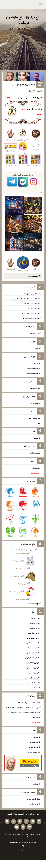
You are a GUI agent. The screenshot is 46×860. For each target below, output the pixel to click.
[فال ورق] (14, 242)
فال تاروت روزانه (34, 618)
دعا (38, 423)
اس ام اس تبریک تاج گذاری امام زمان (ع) (27, 298)
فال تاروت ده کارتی (33, 667)
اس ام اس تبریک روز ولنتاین (31, 303)
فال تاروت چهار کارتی (33, 647)
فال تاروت (36, 687)
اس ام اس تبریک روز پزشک (31, 293)
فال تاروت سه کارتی (33, 643)
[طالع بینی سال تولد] (23, 575)
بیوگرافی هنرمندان (33, 799)
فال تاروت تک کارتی (33, 638)
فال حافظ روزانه (35, 742)
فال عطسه (36, 784)
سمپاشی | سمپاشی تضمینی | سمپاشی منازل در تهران (23, 712)
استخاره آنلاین (35, 333)
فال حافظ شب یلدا (34, 747)
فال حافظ (37, 737)
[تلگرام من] (32, 821)
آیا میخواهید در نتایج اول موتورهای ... (27, 702)
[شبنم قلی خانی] (9, 77)
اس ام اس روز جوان (33, 308)
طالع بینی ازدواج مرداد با (23, 84)
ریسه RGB (36, 468)
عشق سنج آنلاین (34, 453)
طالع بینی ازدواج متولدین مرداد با (23, 19)
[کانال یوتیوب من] (23, 827)
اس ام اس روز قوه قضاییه (31, 318)
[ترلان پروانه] (23, 77)
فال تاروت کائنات (34, 633)
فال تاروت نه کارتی (33, 662)
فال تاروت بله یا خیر (33, 682)
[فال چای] (33, 242)
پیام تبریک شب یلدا (33, 751)
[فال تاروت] (33, 206)
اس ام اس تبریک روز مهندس (30, 313)
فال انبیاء (36, 149)
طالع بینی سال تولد (33, 603)
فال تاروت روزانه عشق (32, 677)
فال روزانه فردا (35, 803)
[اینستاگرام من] (19, 821)
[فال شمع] (14, 224)
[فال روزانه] (14, 206)
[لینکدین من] (16, 827)
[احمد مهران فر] (37, 77)
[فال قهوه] (33, 224)
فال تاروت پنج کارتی (33, 652)
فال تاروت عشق (34, 672)
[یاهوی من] (39, 821)
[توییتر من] (7, 821)
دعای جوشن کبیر (34, 418)
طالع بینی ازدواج (34, 403)
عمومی (30, 276)
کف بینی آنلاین (35, 388)
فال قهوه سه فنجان (33, 368)
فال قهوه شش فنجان (33, 373)
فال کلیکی (36, 438)
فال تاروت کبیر (35, 623)
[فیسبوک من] (26, 821)
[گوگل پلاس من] (29, 827)
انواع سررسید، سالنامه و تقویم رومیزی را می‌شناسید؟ (22, 707)
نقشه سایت (14, 842)
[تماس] (13, 821)
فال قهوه (37, 363)
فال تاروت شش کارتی (32, 657)
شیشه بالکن (36, 717)
